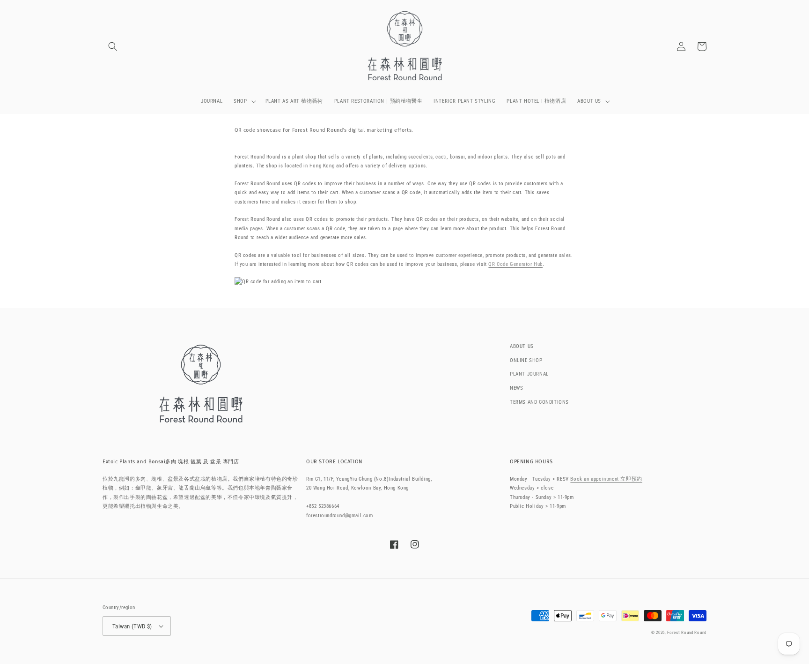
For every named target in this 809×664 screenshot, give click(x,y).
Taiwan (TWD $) (132, 626)
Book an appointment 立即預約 (606, 479)
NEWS (516, 388)
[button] (113, 46)
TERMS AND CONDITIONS (539, 402)
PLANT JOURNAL (529, 374)
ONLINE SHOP (526, 360)
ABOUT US (522, 346)
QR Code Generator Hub (515, 264)
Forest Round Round (686, 632)
